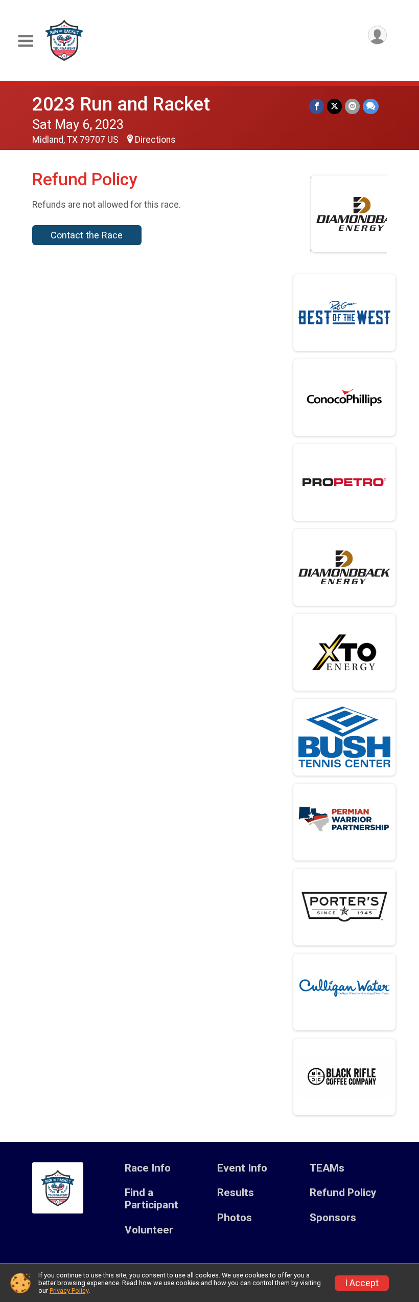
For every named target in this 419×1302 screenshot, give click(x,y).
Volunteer (149, 1230)
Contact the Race (87, 235)
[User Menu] (377, 35)
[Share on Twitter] (334, 106)
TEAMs (327, 1168)
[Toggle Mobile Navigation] (25, 41)
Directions (155, 140)
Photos (234, 1218)
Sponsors (333, 1218)
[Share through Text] (371, 106)
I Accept (362, 1283)
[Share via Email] (352, 106)
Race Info (148, 1168)
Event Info (242, 1168)
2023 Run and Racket (121, 104)
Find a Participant (151, 1199)
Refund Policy (343, 1193)
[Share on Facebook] (316, 106)
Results (235, 1193)
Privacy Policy (69, 1290)
